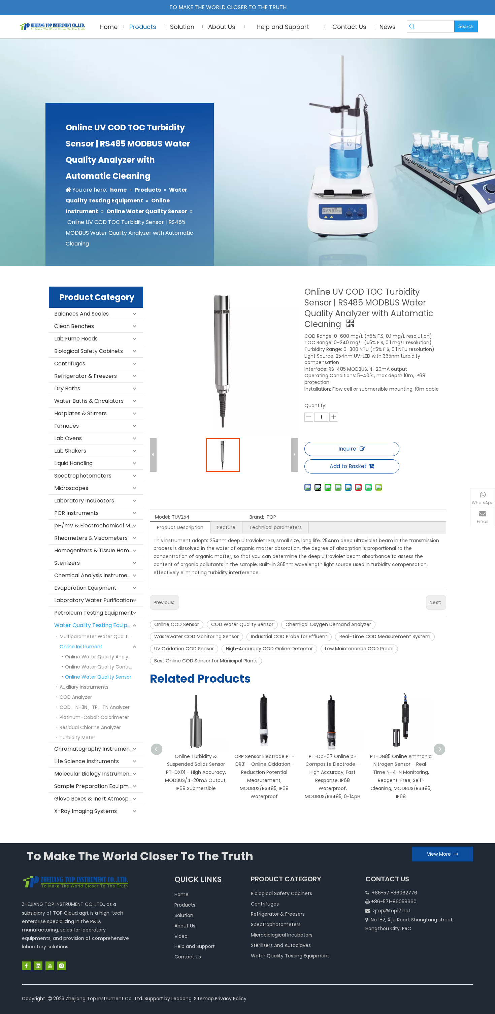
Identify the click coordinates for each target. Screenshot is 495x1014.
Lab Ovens (68, 438)
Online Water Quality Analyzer (100, 656)
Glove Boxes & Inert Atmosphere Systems (98, 799)
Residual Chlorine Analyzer (90, 727)
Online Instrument (81, 646)
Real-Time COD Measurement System (384, 636)
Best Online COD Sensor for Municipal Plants (206, 660)
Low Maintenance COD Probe (359, 648)
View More (440, 854)
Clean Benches (74, 326)
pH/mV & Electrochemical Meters (98, 525)
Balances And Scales (81, 314)
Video (181, 936)
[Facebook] (26, 965)
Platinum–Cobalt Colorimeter (94, 717)
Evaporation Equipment (85, 588)
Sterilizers (67, 563)
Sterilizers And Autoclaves (281, 945)
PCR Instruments (76, 513)
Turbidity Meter (77, 737)
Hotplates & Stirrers (80, 413)
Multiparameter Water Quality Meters (101, 636)
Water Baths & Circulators (89, 401)
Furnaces (66, 426)
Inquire (347, 449)
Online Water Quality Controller (102, 666)
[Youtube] (49, 965)
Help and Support (194, 946)
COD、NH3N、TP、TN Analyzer (95, 707)
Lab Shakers (70, 451)
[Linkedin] (38, 965)
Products (184, 905)
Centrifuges (69, 363)
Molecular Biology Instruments (94, 774)
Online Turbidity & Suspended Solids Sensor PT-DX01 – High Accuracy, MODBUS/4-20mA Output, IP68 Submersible (196, 772)
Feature (226, 527)
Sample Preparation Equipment (96, 786)
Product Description (180, 527)
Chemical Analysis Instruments (95, 575)
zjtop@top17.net (391, 910)
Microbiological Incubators (281, 934)
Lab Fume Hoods (76, 338)
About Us (184, 925)
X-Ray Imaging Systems (85, 811)
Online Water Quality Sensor (98, 677)
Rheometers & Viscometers (91, 538)
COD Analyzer (76, 697)
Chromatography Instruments (94, 749)
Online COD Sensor (176, 624)
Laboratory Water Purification (93, 600)
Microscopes (71, 488)
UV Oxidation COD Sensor (184, 648)
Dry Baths (67, 388)
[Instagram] (61, 965)
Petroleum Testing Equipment (93, 613)
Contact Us (187, 956)
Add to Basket (348, 466)
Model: (162, 517)
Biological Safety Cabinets (88, 351)
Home (181, 894)
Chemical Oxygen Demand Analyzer (328, 624)
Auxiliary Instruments (84, 687)
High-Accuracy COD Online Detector (269, 648)
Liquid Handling (73, 463)
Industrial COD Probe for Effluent (289, 636)
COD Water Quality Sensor (242, 624)
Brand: (257, 517)
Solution (183, 915)
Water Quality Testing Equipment (98, 625)
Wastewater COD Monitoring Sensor (196, 636)
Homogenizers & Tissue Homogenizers (98, 550)
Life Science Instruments (86, 761)
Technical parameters (275, 527)
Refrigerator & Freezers (85, 376)
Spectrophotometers (82, 476)
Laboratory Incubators (84, 500)
